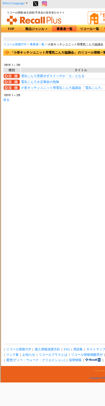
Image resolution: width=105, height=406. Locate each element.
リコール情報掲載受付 (87, 354)
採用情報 (75, 360)
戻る (6, 100)
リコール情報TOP (15, 44)
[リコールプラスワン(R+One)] (93, 360)
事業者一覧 (65, 29)
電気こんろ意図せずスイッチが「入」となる (52, 76)
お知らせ (28, 354)
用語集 (78, 349)
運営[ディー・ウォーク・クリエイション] (35, 360)
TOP (11, 29)
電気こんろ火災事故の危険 (40, 82)
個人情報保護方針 (47, 349)
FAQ (67, 349)
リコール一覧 (89, 29)
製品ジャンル (36, 29)
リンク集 (12, 354)
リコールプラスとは (53, 354)
